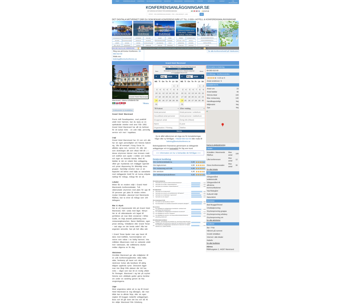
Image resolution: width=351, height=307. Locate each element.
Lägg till (179, 68)
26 (163, 101)
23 (177, 97)
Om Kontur (167, 1)
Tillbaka (146, 103)
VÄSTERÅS (190, 43)
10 (156, 93)
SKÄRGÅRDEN (127, 45)
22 (173, 97)
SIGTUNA (127, 43)
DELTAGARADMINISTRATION (207, 37)
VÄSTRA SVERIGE (143, 32)
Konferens (140, 1)
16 (177, 93)
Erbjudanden (178, 1)
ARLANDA (117, 40)
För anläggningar (233, 2)
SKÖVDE (138, 43)
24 (156, 101)
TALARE (207, 45)
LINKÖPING (191, 45)
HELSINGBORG (159, 43)
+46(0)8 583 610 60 (183, 139)
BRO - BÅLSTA (117, 45)
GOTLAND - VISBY (181, 40)
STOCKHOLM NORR (127, 38)
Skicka (179, 131)
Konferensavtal (189, 1)
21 (170, 97)
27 (167, 101)
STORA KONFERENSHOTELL (207, 40)
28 (170, 101)
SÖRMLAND (181, 45)
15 (173, 93)
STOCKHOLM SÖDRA (127, 40)
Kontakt (222, 1)
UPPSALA (191, 40)
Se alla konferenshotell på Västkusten (223, 51)
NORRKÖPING (181, 43)
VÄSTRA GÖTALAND (148, 43)
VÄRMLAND (148, 45)
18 (160, 97)
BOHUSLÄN (138, 40)
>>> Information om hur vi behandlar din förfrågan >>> (178, 153)
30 (177, 101)
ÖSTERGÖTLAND (191, 38)
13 (167, 93)
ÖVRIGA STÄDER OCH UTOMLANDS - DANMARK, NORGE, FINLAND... (185, 32)
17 (156, 97)
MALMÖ (160, 38)
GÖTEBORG (138, 38)
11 (160, 93)
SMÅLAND (160, 45)
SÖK (201, 14)
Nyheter (200, 1)
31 (156, 104)
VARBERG (138, 45)
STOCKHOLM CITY (117, 38)
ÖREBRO (181, 38)
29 (173, 101)
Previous (110, 82)
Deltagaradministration (154, 1)
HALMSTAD (148, 40)
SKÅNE (169, 38)
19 (163, 97)
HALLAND (148, 38)
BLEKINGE (170, 40)
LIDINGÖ (117, 43)
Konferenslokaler (129, 1)
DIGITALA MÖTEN (207, 42)
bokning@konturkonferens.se (125, 59)
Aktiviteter (211, 1)
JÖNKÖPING (170, 45)
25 (160, 101)
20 (167, 97)
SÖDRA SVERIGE (164, 32)
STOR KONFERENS (207, 32)
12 (163, 93)
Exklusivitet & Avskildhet (123, 110)
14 (170, 93)
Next (148, 82)
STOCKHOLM (122, 34)
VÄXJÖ (169, 43)
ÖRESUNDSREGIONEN (160, 40)
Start (117, 1)
